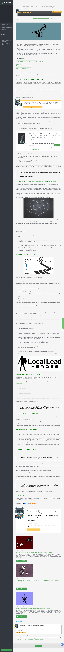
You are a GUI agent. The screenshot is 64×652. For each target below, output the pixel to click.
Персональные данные (41, 650)
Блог (3, 25)
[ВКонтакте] (26, 503)
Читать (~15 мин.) (21, 560)
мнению (21, 53)
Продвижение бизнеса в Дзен (6, 16)
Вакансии (4, 30)
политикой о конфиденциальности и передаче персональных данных (41, 148)
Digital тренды (35, 18)
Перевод (47, 18)
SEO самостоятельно (42, 18)
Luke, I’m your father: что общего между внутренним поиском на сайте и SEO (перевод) (34, 552)
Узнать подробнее (20, 632)
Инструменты (4, 29)
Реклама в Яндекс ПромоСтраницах (4, 13)
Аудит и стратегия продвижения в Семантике (32, 107)
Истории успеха (5, 24)
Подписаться (56, 145)
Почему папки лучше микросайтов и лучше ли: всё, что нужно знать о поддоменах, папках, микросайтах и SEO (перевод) (38, 581)
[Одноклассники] (33, 503)
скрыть (23, 58)
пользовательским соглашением (39, 639)
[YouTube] (3, 34)
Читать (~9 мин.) (20, 588)
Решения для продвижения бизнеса (7, 28)
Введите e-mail (32, 145)
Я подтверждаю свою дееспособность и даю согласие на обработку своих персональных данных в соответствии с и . (41, 148)
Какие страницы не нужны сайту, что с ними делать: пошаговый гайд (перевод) (33, 608)
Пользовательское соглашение (32, 650)
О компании (47, 650)
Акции (2, 18)
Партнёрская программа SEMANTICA (6, 44)
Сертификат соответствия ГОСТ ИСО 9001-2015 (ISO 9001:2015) (7, 40)
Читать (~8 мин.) (20, 616)
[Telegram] (4, 34)
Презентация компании (6, 37)
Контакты (38, 645)
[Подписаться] (60, 637)
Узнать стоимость (33, 529)
